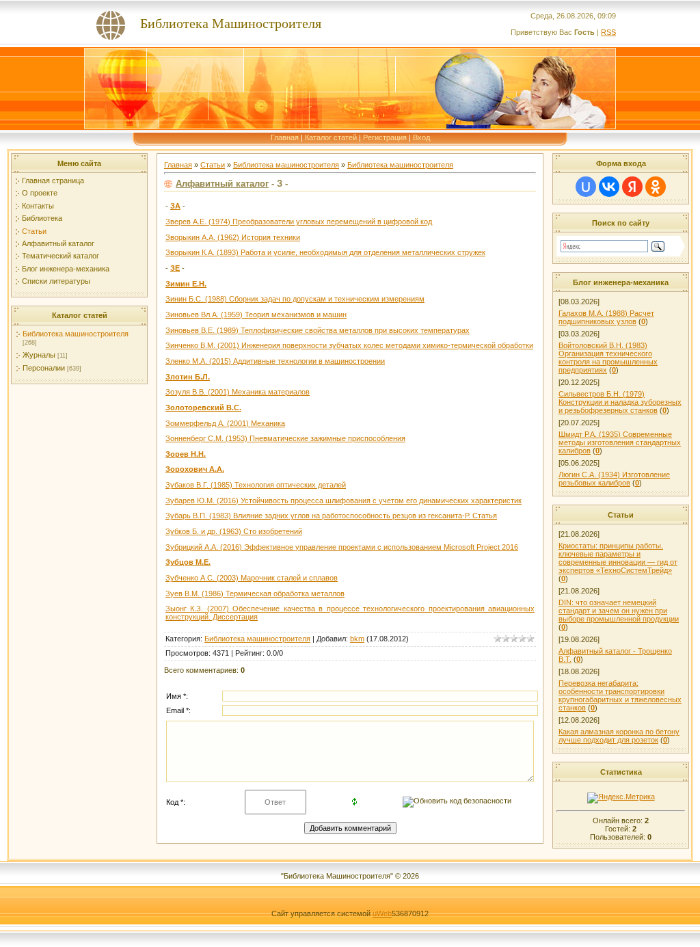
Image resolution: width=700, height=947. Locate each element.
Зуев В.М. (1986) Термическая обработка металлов (255, 593)
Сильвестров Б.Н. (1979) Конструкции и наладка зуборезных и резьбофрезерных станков (620, 402)
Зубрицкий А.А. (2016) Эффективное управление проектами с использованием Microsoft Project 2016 (341, 547)
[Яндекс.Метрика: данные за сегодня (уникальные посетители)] (621, 797)
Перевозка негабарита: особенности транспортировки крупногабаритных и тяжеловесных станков (620, 695)
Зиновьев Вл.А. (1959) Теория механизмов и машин (256, 314)
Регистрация (385, 137)
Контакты (38, 206)
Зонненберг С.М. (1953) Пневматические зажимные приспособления (285, 438)
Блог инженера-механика (65, 269)
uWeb (382, 913)
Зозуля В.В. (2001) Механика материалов (237, 392)
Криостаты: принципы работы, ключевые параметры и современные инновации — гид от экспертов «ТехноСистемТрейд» (617, 558)
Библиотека (42, 218)
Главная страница (53, 180)
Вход (421, 137)
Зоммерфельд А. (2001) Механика (225, 423)
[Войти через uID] (586, 186)
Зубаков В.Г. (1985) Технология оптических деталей (255, 485)
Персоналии (44, 368)
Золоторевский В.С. (203, 407)
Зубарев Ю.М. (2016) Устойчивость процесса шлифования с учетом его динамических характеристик (343, 500)
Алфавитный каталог (58, 243)
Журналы (39, 355)
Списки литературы (56, 281)
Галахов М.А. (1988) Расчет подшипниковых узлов (606, 317)
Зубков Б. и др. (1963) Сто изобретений (233, 531)
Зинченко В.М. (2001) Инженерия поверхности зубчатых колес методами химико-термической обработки (349, 345)
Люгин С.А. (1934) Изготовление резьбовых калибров (614, 478)
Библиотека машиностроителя (76, 334)
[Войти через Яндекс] (632, 186)
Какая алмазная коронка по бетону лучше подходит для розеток (618, 736)
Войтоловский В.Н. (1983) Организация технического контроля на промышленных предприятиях (608, 357)
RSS (608, 32)
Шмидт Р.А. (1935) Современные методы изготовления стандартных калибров (619, 442)
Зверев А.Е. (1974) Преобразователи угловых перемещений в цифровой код (298, 221)
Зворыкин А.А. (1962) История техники (232, 237)
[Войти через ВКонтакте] (609, 186)
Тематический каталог (60, 256)
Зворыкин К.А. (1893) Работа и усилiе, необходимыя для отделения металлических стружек (325, 252)
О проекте (39, 193)
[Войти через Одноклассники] (655, 186)
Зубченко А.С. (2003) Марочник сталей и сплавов (251, 578)
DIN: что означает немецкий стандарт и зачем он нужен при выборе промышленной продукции (618, 610)
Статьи (34, 231)
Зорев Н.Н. (185, 454)
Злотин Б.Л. (187, 377)
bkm (357, 639)
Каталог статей (331, 137)
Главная (285, 137)
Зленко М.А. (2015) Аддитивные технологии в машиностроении (275, 361)
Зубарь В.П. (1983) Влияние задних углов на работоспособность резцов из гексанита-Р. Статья (331, 515)
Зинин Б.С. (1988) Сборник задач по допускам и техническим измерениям (295, 299)
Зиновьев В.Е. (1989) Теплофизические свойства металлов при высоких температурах (317, 330)
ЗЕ (175, 268)
